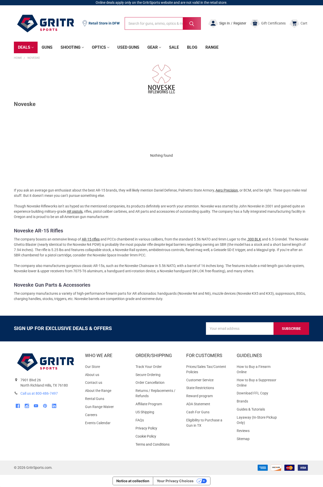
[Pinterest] (45, 406)
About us (92, 375)
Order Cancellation (150, 383)
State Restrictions (200, 388)
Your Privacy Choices (175, 481)
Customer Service (199, 380)
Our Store (92, 367)
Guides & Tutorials (251, 409)
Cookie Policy (157, 436)
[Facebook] (18, 406)
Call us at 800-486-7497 (39, 393)
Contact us (93, 383)
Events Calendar (98, 423)
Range (212, 47)
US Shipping (145, 412)
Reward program (199, 396)
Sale (174, 47)
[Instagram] (27, 406)
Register (239, 23)
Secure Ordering (148, 375)
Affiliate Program (149, 404)
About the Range (98, 391)
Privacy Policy (157, 428)
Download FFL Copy (252, 393)
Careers (91, 415)
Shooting (70, 47)
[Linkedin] (54, 406)
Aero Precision (227, 190)
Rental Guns (94, 399)
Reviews (243, 431)
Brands (242, 401)
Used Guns (128, 47)
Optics (99, 47)
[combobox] (163, 23)
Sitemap (243, 439)
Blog (192, 47)
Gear (152, 47)
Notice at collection (132, 481)
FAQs (140, 420)
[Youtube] (36, 406)
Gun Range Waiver (99, 407)
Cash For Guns (197, 412)
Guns (47, 47)
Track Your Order (149, 367)
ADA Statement (198, 404)
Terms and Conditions (157, 444)
